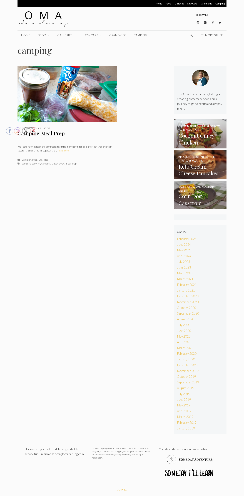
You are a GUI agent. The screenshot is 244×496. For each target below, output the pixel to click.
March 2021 (185, 279)
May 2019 (183, 405)
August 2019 (185, 388)
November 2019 (188, 371)
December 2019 (187, 365)
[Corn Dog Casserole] (200, 207)
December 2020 (187, 296)
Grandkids (206, 3)
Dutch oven (57, 163)
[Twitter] (220, 23)
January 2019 (186, 428)
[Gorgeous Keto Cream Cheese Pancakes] (200, 177)
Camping (220, 3)
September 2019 (188, 382)
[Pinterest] (205, 23)
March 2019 (185, 417)
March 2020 (185, 348)
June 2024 (184, 244)
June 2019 (184, 399)
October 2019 (186, 376)
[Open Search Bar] (191, 35)
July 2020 (183, 325)
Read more (63, 150)
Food (168, 3)
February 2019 (186, 422)
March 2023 (185, 273)
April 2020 (184, 342)
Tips (46, 159)
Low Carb (192, 3)
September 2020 (188, 313)
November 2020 (188, 302)
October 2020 (186, 308)
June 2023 (184, 267)
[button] (211, 35)
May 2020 (183, 336)
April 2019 (184, 411)
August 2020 (185, 319)
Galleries (179, 3)
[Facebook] (213, 23)
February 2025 (186, 239)
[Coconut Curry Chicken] (200, 146)
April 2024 (184, 256)
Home (159, 3)
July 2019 (183, 394)
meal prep (71, 163)
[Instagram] (198, 23)
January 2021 (186, 290)
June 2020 (184, 331)
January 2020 (186, 359)
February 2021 (186, 285)
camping (45, 163)
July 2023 (183, 262)
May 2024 (183, 250)
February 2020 (186, 353)
